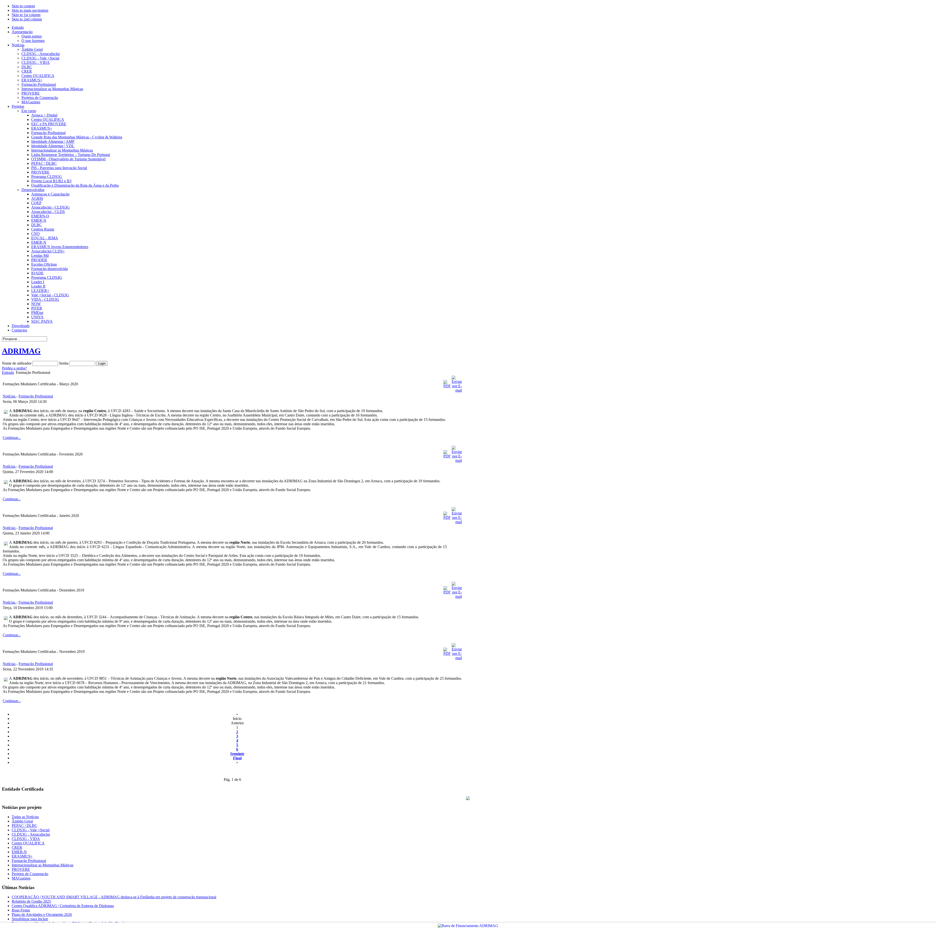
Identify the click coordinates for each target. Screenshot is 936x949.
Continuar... (12, 438)
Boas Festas (21, 910)
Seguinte (237, 754)
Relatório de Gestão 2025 (31, 901)
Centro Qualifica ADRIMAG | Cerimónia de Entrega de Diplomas (63, 906)
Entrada (8, 372)
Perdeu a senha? (14, 368)
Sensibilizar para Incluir (30, 919)
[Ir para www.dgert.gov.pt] (468, 799)
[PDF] (447, 386)
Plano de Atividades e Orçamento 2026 (42, 914)
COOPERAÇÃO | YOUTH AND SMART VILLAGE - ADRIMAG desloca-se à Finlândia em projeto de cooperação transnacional (114, 897)
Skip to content (23, 6)
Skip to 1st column (26, 15)
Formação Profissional (36, 396)
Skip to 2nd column (27, 19)
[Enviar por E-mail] (457, 390)
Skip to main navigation (30, 10)
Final (237, 758)
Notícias (9, 396)
